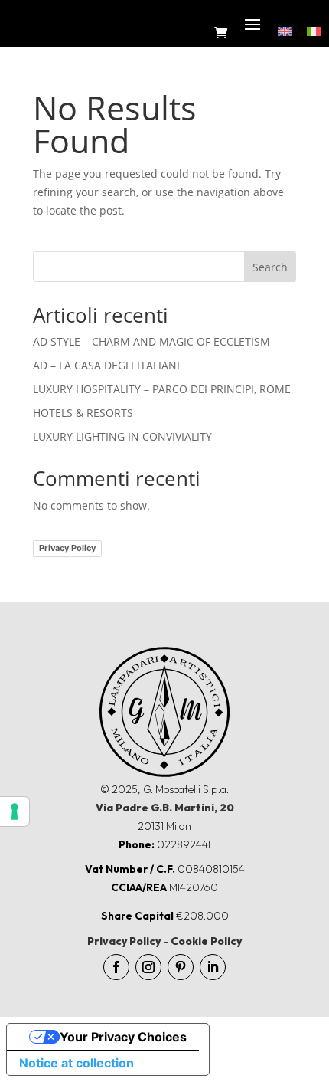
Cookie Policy (206, 941)
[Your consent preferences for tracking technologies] (14, 811)
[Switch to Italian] (313, 30)
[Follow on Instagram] (148, 967)
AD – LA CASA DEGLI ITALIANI (106, 365)
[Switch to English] (284, 30)
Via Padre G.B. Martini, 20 (165, 808)
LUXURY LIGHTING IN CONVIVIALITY (122, 436)
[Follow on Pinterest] (181, 967)
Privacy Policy (67, 548)
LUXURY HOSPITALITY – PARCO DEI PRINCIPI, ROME (162, 389)
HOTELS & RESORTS (83, 412)
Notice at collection (76, 1063)
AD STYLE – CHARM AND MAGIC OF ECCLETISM (151, 341)
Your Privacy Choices (123, 1036)
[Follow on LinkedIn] (213, 967)
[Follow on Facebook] (116, 967)
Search (270, 267)
